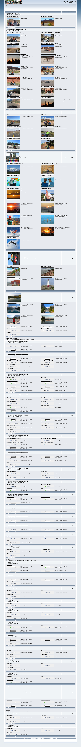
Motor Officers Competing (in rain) (47, 442)
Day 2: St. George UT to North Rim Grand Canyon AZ (50, 32)
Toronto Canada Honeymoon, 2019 (13, 175)
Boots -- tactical (44, 425)
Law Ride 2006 (24, 691)
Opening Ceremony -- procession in (13, 397)
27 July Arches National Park (46, 114)
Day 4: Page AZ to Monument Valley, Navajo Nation (50, 43)
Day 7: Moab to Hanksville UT (12, 75)
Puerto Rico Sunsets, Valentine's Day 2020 (14, 188)
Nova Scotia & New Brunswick (46, 277)
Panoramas (9, 332)
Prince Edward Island (11, 277)
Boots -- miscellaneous (45, 364)
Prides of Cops (44, 344)
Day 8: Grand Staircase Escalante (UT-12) (48, 75)
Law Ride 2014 (10, 587)
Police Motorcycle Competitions (12, 338)
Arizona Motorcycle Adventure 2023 (12, 13)
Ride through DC (10, 581)
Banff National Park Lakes (11, 303)
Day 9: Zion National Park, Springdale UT (14, 97)
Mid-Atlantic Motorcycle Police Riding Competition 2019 (18, 354)
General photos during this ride (12, 16)
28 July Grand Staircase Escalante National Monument (51, 126)
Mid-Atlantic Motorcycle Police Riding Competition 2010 (18, 507)
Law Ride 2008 (10, 660)
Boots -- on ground (10, 388)
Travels (20, 156)
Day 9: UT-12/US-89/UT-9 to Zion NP (47, 86)
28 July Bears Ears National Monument (14, 126)
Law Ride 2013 (10, 600)
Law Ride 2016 (10, 562)
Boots (8, 344)
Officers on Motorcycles (45, 549)
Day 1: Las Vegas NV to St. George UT (14, 32)
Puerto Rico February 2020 (46, 175)
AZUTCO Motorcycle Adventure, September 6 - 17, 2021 (16, 29)
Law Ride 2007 (10, 673)
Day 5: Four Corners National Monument (48, 54)
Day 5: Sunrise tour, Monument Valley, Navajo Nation (16, 54)
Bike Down (9, 405)
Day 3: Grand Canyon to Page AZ (13, 43)
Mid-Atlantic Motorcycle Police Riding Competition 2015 (18, 435)
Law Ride (8, 559)
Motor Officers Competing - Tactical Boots (48, 438)
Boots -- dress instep (11, 364)
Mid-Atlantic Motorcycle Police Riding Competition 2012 (18, 481)
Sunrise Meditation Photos (46, 97)
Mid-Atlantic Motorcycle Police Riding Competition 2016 (18, 415)
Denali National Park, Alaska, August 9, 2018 (49, 163)
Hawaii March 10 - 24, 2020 (46, 188)
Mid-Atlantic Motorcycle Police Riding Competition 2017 (18, 394)
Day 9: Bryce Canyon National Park (13, 86)
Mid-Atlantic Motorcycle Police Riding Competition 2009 (18, 516)
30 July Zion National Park (46, 138)
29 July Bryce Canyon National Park (13, 138)
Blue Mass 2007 (11, 725)
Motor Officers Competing (11, 401)
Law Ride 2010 (10, 635)
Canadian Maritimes (24, 257)
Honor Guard (43, 715)
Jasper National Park (45, 328)
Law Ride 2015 (10, 575)
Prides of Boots (10, 368)
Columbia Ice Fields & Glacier (46, 324)
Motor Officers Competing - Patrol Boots (14, 438)
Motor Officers (43, 377)
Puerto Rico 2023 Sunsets (46, 225)
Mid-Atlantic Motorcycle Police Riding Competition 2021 (18, 341)
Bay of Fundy (9, 266)
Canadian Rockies (24, 296)
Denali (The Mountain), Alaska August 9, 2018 (15, 163)
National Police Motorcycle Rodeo (14, 546)
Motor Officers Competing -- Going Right (48, 360)
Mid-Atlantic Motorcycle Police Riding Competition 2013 (18, 468)
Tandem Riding (44, 471)
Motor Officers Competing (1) (12, 381)
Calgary (8, 324)
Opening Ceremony (10, 377)
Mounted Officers (10, 715)
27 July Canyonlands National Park (13, 114)
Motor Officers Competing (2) (46, 381)
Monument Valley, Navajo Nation (47, 16)
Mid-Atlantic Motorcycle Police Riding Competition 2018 (18, 374)
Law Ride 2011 (10, 622)
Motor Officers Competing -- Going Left (14, 360)
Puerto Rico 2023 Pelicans (12, 237)
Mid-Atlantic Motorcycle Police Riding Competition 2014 (18, 452)
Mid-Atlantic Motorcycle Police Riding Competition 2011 (18, 494)
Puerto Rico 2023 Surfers (11, 225)
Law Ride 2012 (10, 609)
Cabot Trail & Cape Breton (46, 266)
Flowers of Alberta (10, 328)
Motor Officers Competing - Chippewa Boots (15, 442)
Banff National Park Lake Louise (47, 303)
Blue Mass (8, 710)
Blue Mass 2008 (11, 712)
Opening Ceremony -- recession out (47, 397)
